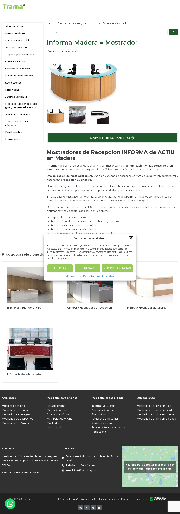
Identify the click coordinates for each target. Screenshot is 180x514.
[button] (131, 238)
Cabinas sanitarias (15, 61)
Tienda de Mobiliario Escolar (20, 472)
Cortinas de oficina (58, 414)
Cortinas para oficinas (17, 68)
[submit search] (173, 32)
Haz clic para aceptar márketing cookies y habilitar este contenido (150, 466)
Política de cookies (73, 276)
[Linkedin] (93, 507)
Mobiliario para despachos (17, 418)
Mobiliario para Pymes (15, 423)
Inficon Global (66, 499)
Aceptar (60, 268)
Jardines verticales (16, 96)
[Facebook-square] (99, 507)
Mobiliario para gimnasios (17, 410)
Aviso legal (86, 499)
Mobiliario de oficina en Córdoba (156, 418)
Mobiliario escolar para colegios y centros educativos (21, 105)
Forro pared (12, 139)
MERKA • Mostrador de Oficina (146, 307)
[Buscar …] (107, 32)
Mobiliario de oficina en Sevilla (155, 410)
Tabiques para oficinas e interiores (19, 123)
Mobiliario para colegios (16, 414)
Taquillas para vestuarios (19, 54)
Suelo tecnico (13, 82)
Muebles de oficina (13, 405)
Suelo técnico (100, 414)
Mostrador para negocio (19, 75)
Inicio (50, 23)
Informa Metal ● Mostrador (24, 374)
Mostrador (53, 423)
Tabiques (97, 427)
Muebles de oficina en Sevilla (19, 456)
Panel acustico (14, 132)
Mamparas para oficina (18, 40)
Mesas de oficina (15, 33)
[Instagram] (87, 507)
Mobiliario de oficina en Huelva (155, 414)
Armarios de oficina (16, 47)
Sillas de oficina (14, 26)
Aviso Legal (110, 276)
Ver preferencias (117, 268)
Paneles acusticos (114, 427)
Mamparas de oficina (59, 418)
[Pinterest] (80, 507)
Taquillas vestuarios (103, 405)
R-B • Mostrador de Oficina (24, 307)
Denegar (87, 268)
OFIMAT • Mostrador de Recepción (89, 307)
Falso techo (12, 89)
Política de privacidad (93, 276)
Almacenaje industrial (17, 114)
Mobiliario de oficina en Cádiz (154, 405)
